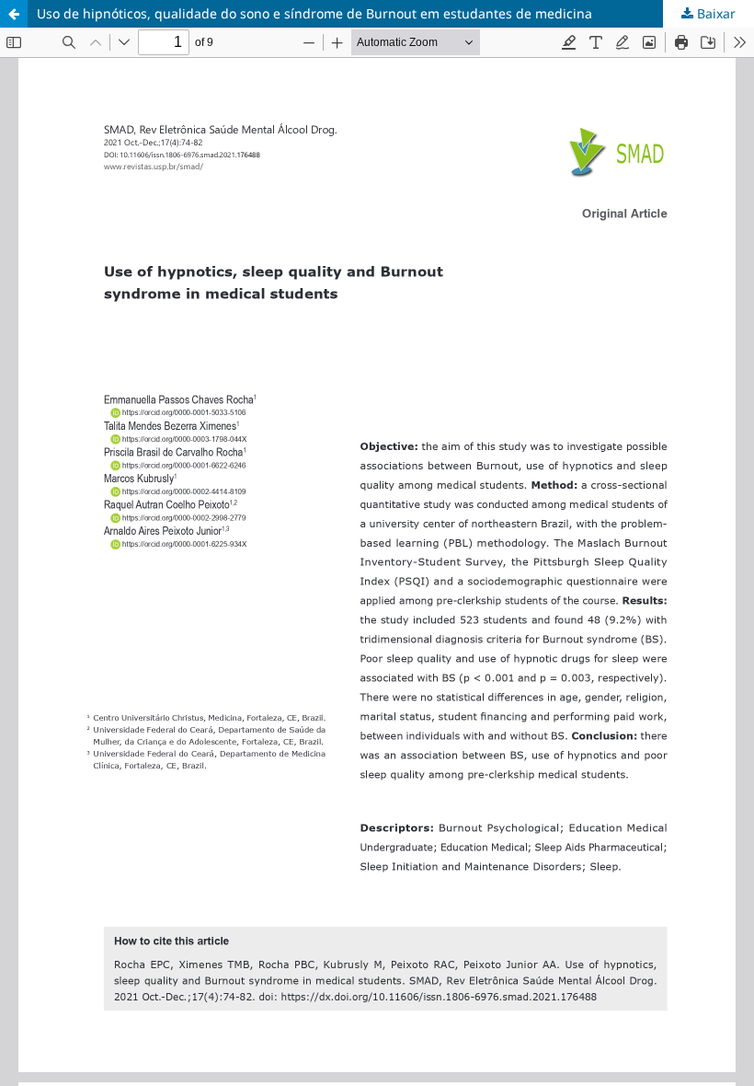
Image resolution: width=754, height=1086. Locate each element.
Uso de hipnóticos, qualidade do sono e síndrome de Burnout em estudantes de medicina (314, 13)
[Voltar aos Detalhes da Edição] (14, 14)
